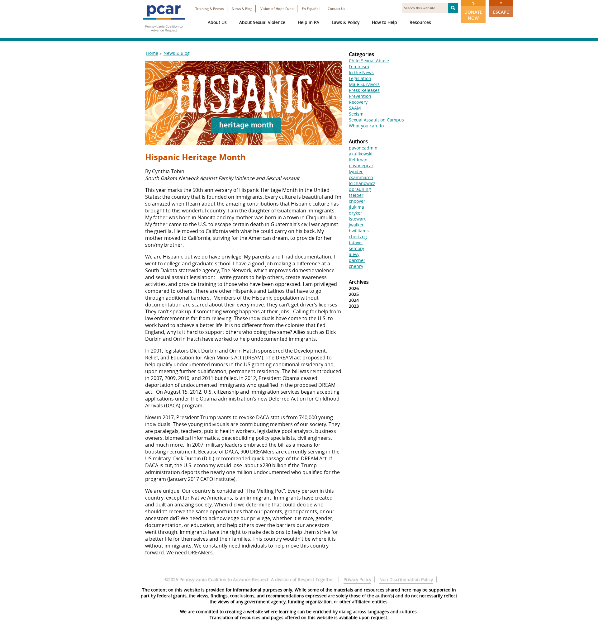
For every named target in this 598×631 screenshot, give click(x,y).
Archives (359, 281)
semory (356, 248)
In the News (361, 72)
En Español (311, 8)
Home (152, 53)
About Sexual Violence (262, 22)
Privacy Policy (357, 579)
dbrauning (360, 189)
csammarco (361, 177)
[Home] (163, 34)
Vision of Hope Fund (277, 8)
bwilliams (359, 231)
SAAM (355, 108)
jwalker (356, 225)
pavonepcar (361, 165)
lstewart (357, 219)
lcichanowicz (362, 183)
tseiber (356, 195)
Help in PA (308, 22)
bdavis (356, 242)
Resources (420, 22)
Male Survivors (364, 84)
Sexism (356, 114)
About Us (217, 22)
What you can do (366, 126)
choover (357, 201)
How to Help (384, 22)
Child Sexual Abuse (369, 61)
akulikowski (361, 154)
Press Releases (364, 90)
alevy (354, 254)
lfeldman (358, 160)
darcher (357, 260)
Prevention (360, 96)
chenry (356, 266)
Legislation (360, 78)
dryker (355, 213)
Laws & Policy (345, 22)
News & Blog (242, 8)
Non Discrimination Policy (406, 579)
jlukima (356, 207)
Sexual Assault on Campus (376, 120)
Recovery (358, 102)
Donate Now (473, 10)
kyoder (356, 171)
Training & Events (209, 8)
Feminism (359, 66)
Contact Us (336, 8)
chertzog (358, 237)
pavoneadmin (363, 148)
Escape (501, 7)
